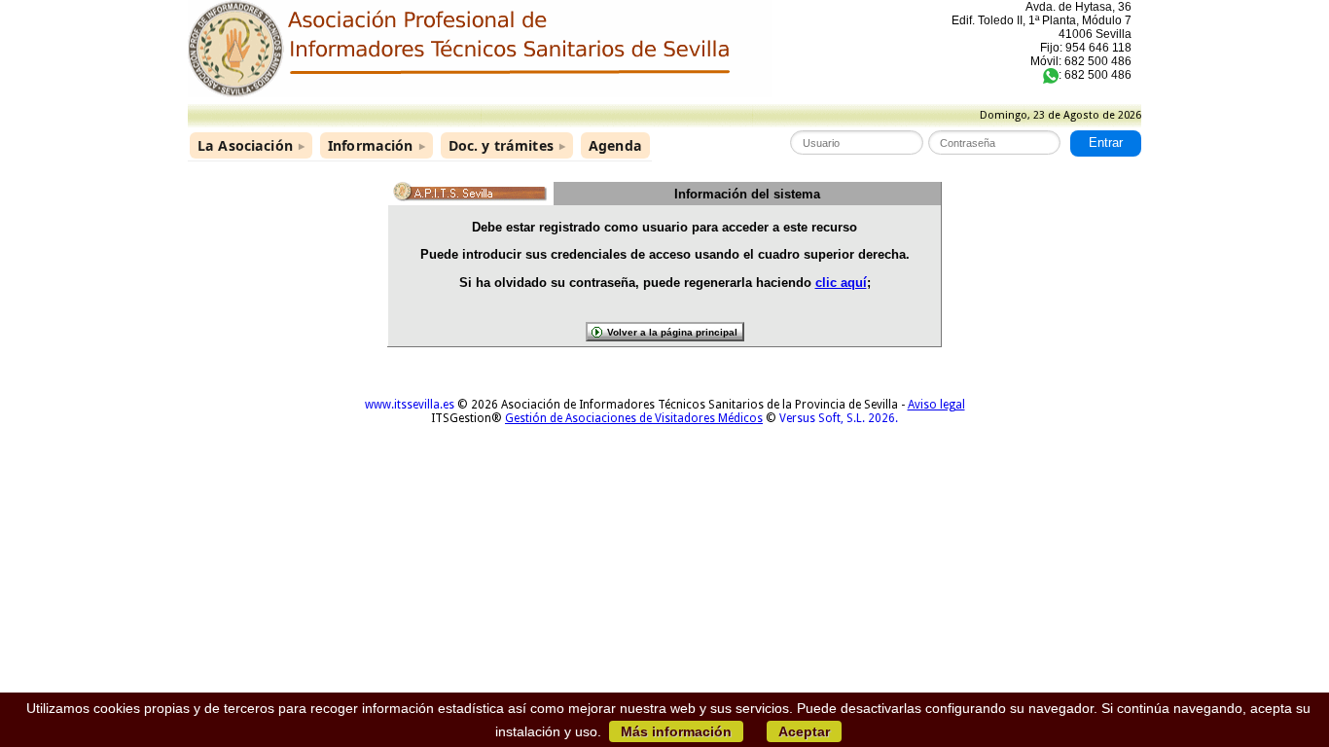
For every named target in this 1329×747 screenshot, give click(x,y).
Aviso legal (936, 404)
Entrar (1106, 143)
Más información (676, 731)
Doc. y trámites (507, 145)
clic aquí (841, 282)
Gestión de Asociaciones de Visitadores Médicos (634, 418)
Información (376, 145)
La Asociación (251, 145)
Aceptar (804, 731)
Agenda (615, 145)
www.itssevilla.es (409, 404)
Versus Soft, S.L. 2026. (838, 418)
